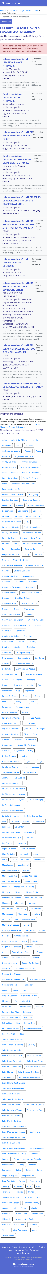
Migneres (6, 903)
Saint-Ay (31, 1045)
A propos (23, 1247)
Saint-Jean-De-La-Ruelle (12, 1099)
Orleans (40, 952)
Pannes (5, 990)
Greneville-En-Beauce (27, 745)
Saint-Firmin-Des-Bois (11, 1066)
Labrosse (15, 821)
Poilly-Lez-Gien (9, 1006)
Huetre (24, 756)
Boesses (19, 505)
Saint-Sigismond (36, 1148)
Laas (4, 821)
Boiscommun (7, 511)
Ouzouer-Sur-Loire (37, 979)
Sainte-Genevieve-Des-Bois (14, 1154)
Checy (17, 609)
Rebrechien (7, 1023)
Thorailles (18, 1186)
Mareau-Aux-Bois (9, 876)
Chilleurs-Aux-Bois (36, 620)
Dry (39, 685)
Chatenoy (6, 598)
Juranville (6, 778)
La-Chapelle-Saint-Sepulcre (14, 794)
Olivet (4, 952)
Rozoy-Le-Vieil (8, 1034)
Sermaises (6, 1170)
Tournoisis (18, 1192)
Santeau (5, 1159)
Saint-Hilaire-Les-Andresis (30, 1077)
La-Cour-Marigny (36, 799)
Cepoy (26, 554)
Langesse (6, 827)
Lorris (4, 859)
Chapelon (33, 582)
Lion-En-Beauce (28, 848)
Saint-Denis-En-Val (35, 1061)
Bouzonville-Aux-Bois (32, 533)
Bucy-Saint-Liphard (10, 554)
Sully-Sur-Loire (28, 1175)
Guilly (30, 750)
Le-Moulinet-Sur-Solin (11, 838)
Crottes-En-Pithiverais (23, 663)
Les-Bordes (7, 843)
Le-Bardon (19, 827)
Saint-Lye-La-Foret (35, 1110)
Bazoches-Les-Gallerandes (23, 483)
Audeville (6, 456)
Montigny (36, 914)
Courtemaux (7, 658)
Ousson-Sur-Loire (9, 963)
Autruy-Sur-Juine (29, 462)
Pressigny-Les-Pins (10, 1012)
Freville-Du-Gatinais (10, 729)
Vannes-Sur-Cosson (10, 1203)
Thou (29, 1186)
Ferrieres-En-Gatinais (11, 718)
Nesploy (5, 936)
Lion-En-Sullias (8, 854)
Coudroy (6, 647)
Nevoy (24, 941)
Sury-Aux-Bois (8, 1181)
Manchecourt (23, 865)
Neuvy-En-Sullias (9, 941)
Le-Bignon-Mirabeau (11, 832)
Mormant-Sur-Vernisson (25, 919)
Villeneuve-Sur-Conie (25, 1219)
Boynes (23, 538)
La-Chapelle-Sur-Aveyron (13, 799)
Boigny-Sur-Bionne (36, 505)
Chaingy (5, 571)
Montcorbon (36, 908)
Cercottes (38, 554)
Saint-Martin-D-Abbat (11, 1115)
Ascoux (28, 451)
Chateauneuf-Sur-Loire (30, 592)
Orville (36, 957)
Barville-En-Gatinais (30, 473)
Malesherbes (7, 865)
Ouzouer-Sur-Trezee (10, 985)
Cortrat (20, 641)
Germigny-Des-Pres (10, 734)
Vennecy (5, 1208)
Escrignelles (21, 701)
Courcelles (6, 652)
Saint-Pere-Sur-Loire (11, 1143)
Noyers (29, 947)
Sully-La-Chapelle (9, 1175)
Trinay (39, 1197)
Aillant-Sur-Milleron (19, 440)
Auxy (4, 473)
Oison (39, 947)
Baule (4, 483)
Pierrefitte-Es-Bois (29, 996)
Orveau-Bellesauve (20, 957)
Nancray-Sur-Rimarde (11, 930)
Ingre (41, 761)
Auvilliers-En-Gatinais (30, 467)
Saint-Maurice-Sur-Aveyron (14, 1126)
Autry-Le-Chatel (9, 467)
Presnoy (39, 1006)
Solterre (29, 1170)
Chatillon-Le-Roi (9, 603)
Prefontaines (25, 1006)
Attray (38, 451)
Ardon (18, 445)
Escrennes (6, 701)
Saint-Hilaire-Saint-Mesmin (13, 1083)
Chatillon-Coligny (22, 598)
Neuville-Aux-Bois (21, 936)
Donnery (5, 685)
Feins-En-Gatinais (9, 712)
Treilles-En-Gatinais (10, 1197)
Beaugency (33, 494)
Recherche (6, 21)
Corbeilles (28, 636)
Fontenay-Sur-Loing (10, 723)
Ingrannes (30, 761)
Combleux (6, 631)
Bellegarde (6, 505)
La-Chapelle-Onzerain (11, 783)
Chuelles (5, 625)
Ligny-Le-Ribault (9, 848)
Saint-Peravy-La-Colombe (13, 1137)
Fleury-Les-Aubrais (33, 718)
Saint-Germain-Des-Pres (28, 1072)
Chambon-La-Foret (10, 576)
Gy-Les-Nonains (9, 756)
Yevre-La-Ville (8, 1235)
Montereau (22, 914)
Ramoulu (28, 1017)
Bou (27, 522)
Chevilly (29, 614)
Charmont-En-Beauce (11, 587)
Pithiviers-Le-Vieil (22, 1001)
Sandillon (34, 1154)
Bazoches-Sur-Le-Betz (12, 489)
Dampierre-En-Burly (33, 674)
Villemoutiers (37, 1213)
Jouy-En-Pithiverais (10, 772)
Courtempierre (24, 658)
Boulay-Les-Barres (10, 533)
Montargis (33, 903)
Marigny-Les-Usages (11, 881)
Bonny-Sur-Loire (33, 516)
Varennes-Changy (31, 1203)
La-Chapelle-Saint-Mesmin (13, 789)
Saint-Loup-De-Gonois (34, 1105)
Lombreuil (24, 854)
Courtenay (39, 658)
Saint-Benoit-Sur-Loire (11, 1050)
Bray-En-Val (36, 538)
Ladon (26, 821)
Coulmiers (31, 647)
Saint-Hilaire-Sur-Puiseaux (13, 1088)
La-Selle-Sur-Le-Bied (33, 816)
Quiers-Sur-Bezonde (11, 1017)
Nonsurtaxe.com (12, 3)
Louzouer (25, 859)
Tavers (22, 1181)
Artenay (29, 445)
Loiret (35, 10)
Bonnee (18, 516)
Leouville (29, 838)
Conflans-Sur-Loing (10, 636)
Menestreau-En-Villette (24, 887)
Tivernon (6, 1192)
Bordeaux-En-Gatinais (11, 522)
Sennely (32, 1164)
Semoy (21, 1164)
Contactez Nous (9, 1247)
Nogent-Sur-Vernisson (11, 947)
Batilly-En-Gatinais (10, 478)
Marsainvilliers (31, 881)
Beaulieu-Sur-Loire (10, 500)
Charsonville (30, 587)
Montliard (6, 919)
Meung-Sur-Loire (33, 892)
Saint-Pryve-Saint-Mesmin (13, 1148)
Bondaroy (6, 516)
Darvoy (5, 680)
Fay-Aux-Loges (22, 707)
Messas (18, 892)
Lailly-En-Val (38, 821)
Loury (14, 859)
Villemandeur (21, 1213)
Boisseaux (37, 511)
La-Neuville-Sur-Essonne (12, 810)
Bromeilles (15, 549)
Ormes (5, 957)
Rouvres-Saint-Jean (10, 1028)
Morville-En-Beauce (10, 925)
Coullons (18, 647)
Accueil (3, 10)
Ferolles (25, 712)
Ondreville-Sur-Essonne (22, 952)
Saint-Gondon (8, 1077)
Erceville (26, 696)
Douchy (30, 685)
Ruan (22, 1034)
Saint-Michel (35, 1132)
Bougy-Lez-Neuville (10, 527)
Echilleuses (7, 690)
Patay (15, 990)
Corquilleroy (7, 641)
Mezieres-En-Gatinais (11, 898)
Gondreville (31, 740)
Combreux (20, 631)
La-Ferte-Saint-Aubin (11, 805)
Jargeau (35, 767)
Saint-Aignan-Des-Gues (12, 1039)
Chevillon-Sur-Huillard (11, 614)
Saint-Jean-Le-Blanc (11, 1105)
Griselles (5, 750)
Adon (4, 440)
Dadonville (6, 669)
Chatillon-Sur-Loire (29, 603)
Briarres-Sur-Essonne (32, 543)
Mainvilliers (39, 859)
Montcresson (7, 914)
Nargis (42, 930)
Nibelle (35, 941)
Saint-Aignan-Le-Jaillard (12, 1045)
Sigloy (18, 1170)
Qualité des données (18, 1250)
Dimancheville (32, 680)
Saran (16, 1159)
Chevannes (29, 609)
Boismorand (23, 511)
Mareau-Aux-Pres (29, 876)
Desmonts (17, 680)
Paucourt (26, 990)
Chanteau (6, 582)
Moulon (27, 925)
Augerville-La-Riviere (24, 456)
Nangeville (29, 930)
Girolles (5, 740)
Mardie (26, 870)
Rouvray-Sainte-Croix (25, 1023)
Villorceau (33, 1224)
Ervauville (39, 696)
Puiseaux (27, 1012)
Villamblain (7, 1213)
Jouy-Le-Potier (30, 772)
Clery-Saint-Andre (22, 625)
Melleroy (6, 887)
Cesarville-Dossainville (12, 565)
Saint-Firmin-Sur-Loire (35, 1066)
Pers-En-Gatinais (9, 996)
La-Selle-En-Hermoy (11, 816)
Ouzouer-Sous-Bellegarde (13, 979)
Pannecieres (29, 985)
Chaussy (5, 609)
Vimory (5, 1230)
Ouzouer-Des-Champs (11, 974)
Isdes (25, 767)
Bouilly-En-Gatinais (32, 527)
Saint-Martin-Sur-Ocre (11, 1121)
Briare (15, 543)
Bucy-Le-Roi (30, 549)
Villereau (6, 1224)
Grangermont (8, 745)
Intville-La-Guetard (10, 767)
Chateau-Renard (9, 592)
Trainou (31, 1192)
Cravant (5, 663)
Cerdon (5, 560)
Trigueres (28, 1197)
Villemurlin (6, 1219)
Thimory (5, 1186)
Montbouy (21, 908)
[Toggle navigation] (42, 3)
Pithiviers (6, 1001)
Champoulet (28, 576)
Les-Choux (21, 843)
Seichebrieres (8, 1164)
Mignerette (19, 903)
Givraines (17, 740)
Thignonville (35, 1181)
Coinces (37, 625)
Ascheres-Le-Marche (11, 451)
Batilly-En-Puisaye (30, 478)
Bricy (4, 549)
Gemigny (41, 729)
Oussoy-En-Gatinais (30, 963)
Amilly (35, 440)
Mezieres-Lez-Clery (33, 898)
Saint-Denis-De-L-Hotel (12, 1061)
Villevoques (19, 1224)
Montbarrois (7, 908)
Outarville (6, 968)
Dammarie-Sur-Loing (11, 674)
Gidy (26, 734)
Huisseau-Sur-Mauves (11, 761)
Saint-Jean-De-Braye (11, 1094)
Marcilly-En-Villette (10, 870)
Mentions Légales (37, 1247)
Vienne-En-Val (20, 1208)
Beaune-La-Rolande (31, 500)
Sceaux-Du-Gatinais (32, 1159)
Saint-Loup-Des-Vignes (12, 1110)
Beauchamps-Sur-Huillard (13, 494)
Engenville (29, 690)
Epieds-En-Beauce (10, 696)
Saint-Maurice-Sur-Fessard (13, 1132)
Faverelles (6, 707)
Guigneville (19, 750)
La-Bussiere (20, 778)
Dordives (18, 685)
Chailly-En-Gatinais (34, 565)
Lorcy (35, 854)
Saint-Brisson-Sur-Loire (12, 1055)
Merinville (6, 892)
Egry (18, 690)
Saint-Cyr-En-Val (34, 1055)
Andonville (6, 445)
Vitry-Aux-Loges (20, 1230)
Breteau (5, 543)
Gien (35, 734)
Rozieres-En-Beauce (32, 1028)
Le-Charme (29, 832)
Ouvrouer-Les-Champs (25, 968)
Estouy (34, 701)
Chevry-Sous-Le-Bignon (12, 620)
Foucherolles (29, 723)
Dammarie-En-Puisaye (25, 669)
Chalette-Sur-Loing (22, 571)
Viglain (34, 1208)
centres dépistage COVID (20, 10)
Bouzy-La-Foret (9, 538)
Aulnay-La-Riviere (9, 462)
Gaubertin (28, 729)
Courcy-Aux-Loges (24, 652)
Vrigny (35, 1230)
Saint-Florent (7, 1072)
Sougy (40, 1170)
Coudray (32, 641)
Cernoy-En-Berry (20, 560)
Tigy (38, 1186)
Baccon (14, 473)
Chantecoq (20, 582)
